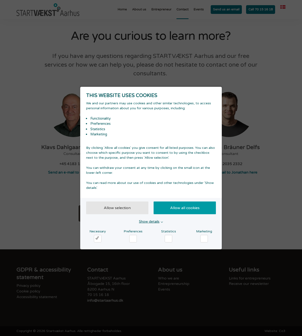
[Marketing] (204, 239)
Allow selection (117, 207)
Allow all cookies (185, 207)
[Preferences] (133, 239)
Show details (149, 221)
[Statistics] (168, 239)
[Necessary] (97, 239)
